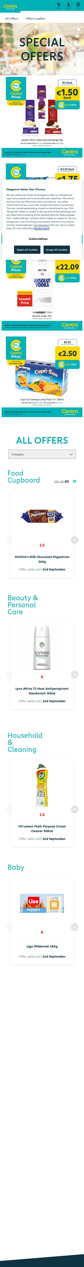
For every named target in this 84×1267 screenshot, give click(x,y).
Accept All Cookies (56, 249)
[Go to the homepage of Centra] (10, 6)
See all (61, 481)
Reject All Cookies (27, 249)
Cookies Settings (38, 238)
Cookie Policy (42, 228)
